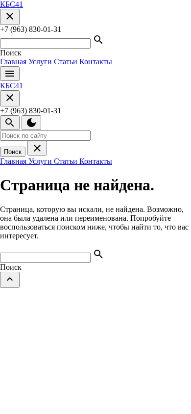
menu (10, 73)
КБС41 (11, 4)
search (10, 123)
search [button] (98, 40)
